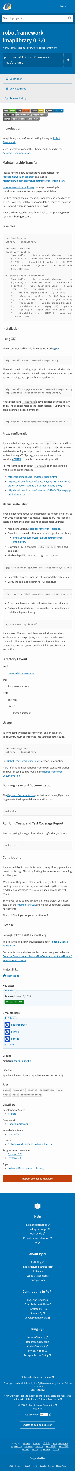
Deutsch (39, 1446)
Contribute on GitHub (36, 1304)
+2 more (9, 1044)
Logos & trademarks (37, 1276)
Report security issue (37, 1342)
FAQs (37, 1242)
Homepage (13, 976)
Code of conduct (36, 1346)
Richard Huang (19, 1061)
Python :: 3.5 (15, 1158)
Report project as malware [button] (37, 1179)
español (26, 1443)
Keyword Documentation (16, 153)
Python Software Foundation (45, 1399)
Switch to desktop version (37, 1425)
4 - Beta (12, 1114)
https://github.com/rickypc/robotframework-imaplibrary (34, 181)
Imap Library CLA (26, 905)
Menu (63, 6)
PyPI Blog (36, 1262)
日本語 (46, 1443)
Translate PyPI (36, 1309)
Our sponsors (38, 1280)
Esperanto (45, 1449)
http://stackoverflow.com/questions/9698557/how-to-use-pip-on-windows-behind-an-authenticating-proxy (40, 484)
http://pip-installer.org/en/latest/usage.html (32, 477)
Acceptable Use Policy (36, 1355)
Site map (37, 1408)
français (36, 1443)
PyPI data (9, 990)
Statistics (37, 1271)
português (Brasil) (60, 1443)
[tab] (37, 79)
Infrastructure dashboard (36, 1267)
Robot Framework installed (45, 529)
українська (16, 1446)
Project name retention (36, 1238)
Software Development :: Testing (26, 1168)
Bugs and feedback (37, 1300)
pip (57, 348)
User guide (36, 1233)
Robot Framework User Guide (23, 761)
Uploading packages (36, 1229)
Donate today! (38, 1390)
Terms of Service (36, 1337)
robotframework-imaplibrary (18, 177)
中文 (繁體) (64, 1446)
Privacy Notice (36, 1351)
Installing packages (36, 1225)
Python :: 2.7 (15, 1154)
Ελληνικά (29, 1446)
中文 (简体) (51, 1446)
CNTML (17, 459)
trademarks (18, 1399)
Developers (14, 1134)
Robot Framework (18, 1124)
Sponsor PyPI (37, 1313)
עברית (35, 1449)
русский (25, 1449)
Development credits (36, 1318)
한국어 (56, 1449)
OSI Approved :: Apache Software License (30, 1144)
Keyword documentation (21, 673)
